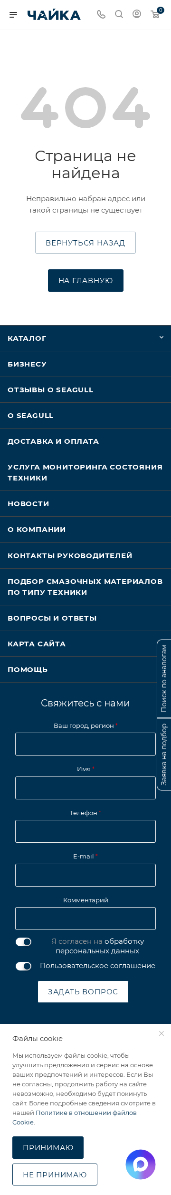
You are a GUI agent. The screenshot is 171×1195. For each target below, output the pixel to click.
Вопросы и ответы (52, 618)
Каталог (27, 338)
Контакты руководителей (70, 555)
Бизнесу (27, 363)
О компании (37, 529)
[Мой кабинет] (137, 15)
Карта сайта (37, 643)
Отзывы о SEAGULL (51, 389)
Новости (28, 503)
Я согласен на (97, 946)
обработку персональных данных (100, 946)
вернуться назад (85, 242)
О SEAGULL (31, 415)
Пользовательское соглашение (97, 965)
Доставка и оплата (53, 441)
